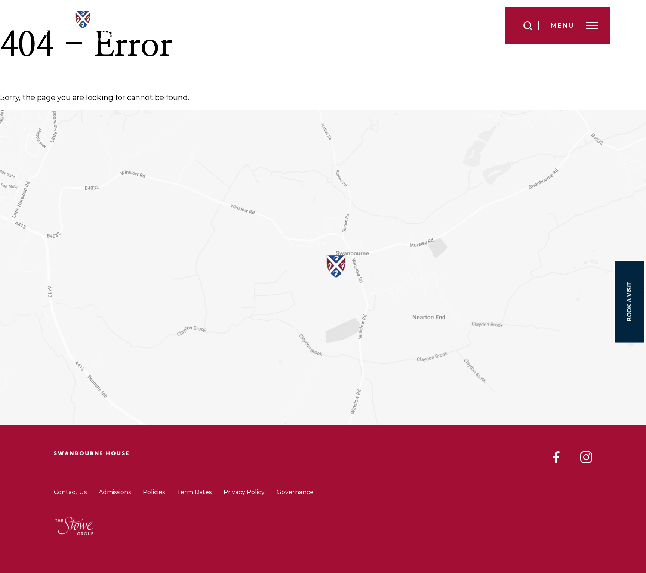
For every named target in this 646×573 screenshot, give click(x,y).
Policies (154, 492)
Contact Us (70, 492)
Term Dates (194, 492)
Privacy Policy (244, 492)
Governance (295, 492)
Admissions (115, 492)
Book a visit (629, 302)
